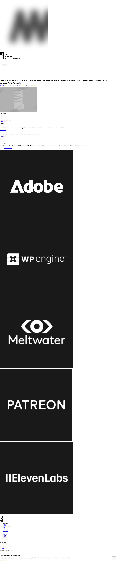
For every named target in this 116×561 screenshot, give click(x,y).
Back (3, 64)
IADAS (4, 524)
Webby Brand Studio (7, 526)
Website (2, 136)
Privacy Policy (5, 531)
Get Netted (5, 528)
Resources (5, 525)
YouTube (4, 537)
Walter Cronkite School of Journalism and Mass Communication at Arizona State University (18, 85)
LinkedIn (4, 535)
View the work (3, 130)
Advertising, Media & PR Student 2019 (5, 121)
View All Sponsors (8, 148)
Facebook (5, 539)
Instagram (5, 534)
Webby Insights (6, 529)
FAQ (4, 527)
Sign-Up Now (3, 559)
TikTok (4, 536)
